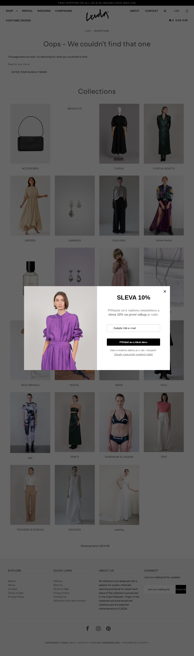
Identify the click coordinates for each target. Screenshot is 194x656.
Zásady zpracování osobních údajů (133, 354)
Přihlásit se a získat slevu (133, 342)
